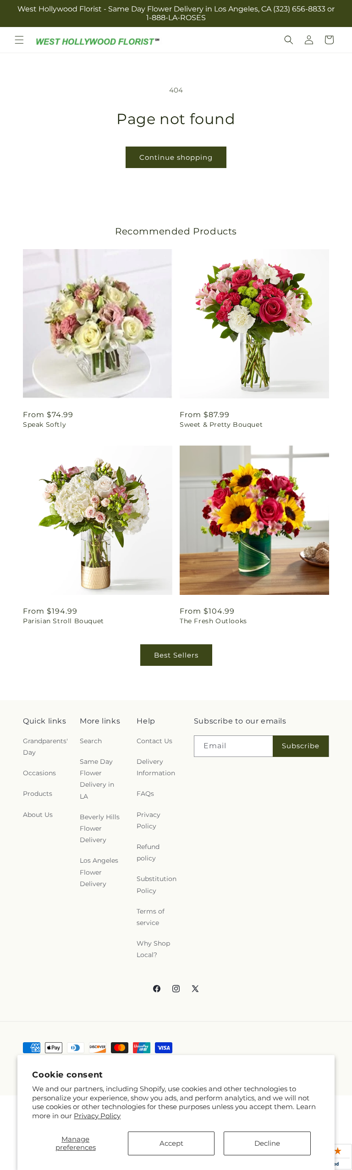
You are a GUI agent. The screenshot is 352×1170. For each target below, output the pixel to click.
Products (37, 793)
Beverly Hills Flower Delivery (100, 828)
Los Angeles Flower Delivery (99, 871)
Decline (267, 1143)
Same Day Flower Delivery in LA (97, 778)
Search (91, 741)
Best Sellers (176, 655)
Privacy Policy (97, 1115)
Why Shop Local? (153, 949)
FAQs (145, 793)
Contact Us (154, 741)
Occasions (39, 773)
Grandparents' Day (45, 746)
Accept (171, 1143)
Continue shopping (176, 157)
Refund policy (148, 852)
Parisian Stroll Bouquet (63, 621)
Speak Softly (44, 424)
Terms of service (151, 917)
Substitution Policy (156, 884)
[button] (19, 40)
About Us (38, 815)
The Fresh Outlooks (213, 621)
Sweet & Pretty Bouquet (221, 424)
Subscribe (300, 745)
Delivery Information (156, 767)
